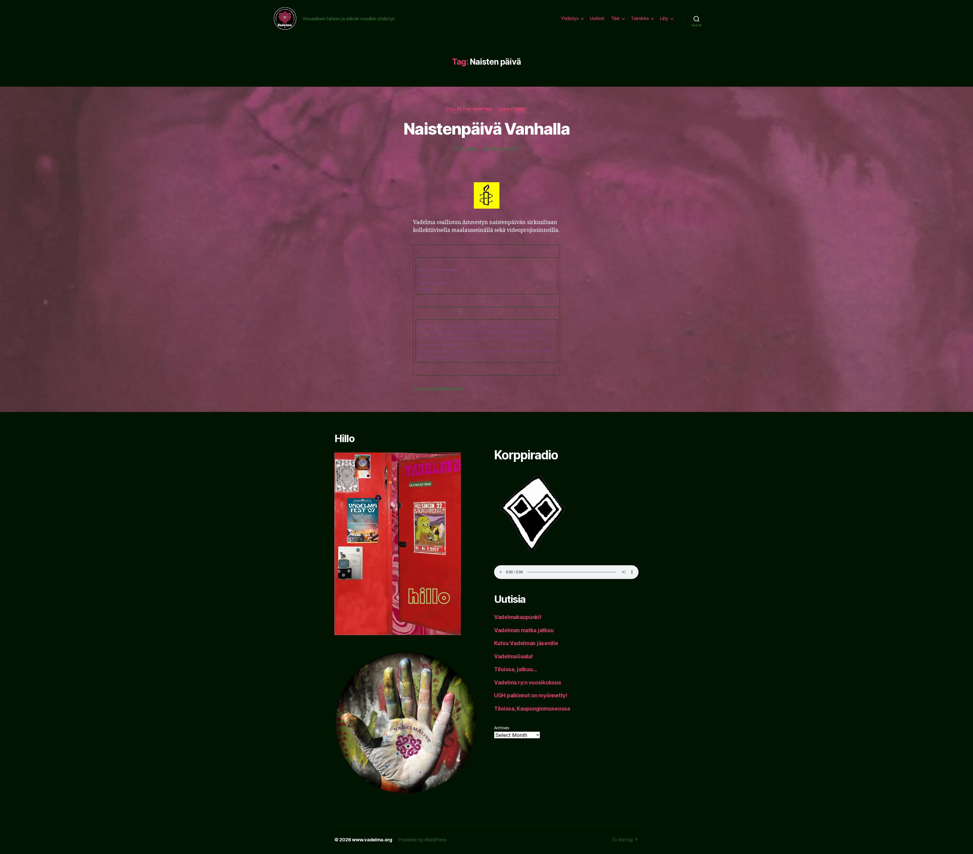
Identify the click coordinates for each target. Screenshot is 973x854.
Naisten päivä (450, 388)
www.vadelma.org (372, 839)
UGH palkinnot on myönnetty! (530, 695)
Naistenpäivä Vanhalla (486, 128)
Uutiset (597, 18)
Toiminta (639, 18)
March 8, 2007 (505, 148)
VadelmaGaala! (513, 656)
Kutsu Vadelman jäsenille (526, 643)
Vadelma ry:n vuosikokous (527, 682)
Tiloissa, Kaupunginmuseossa (532, 708)
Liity (664, 18)
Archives (501, 727)
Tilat (615, 18)
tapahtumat (513, 109)
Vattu (472, 148)
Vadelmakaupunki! (517, 617)
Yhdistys (569, 18)
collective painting (469, 109)
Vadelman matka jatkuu (524, 630)
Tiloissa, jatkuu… (515, 669)
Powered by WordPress (422, 839)
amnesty (428, 388)
